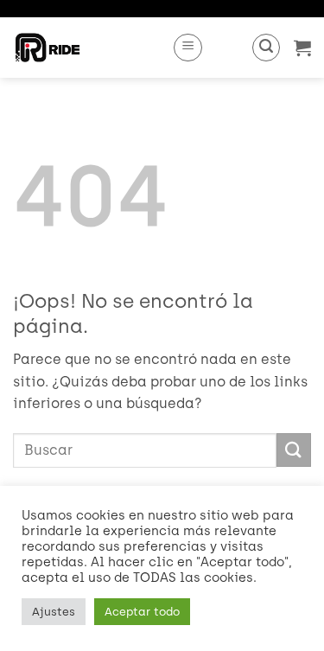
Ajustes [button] (53, 611)
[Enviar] (293, 450)
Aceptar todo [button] (142, 611)
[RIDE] (86, 47)
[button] (188, 47)
